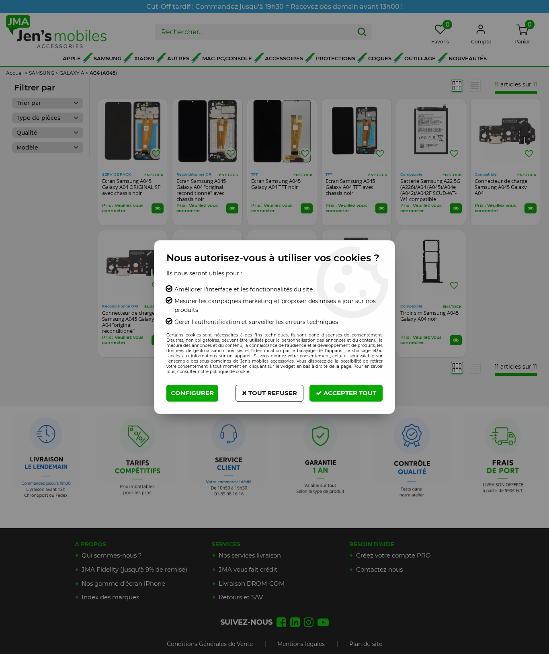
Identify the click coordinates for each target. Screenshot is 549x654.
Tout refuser (272, 393)
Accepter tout (349, 393)
